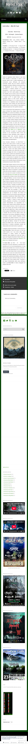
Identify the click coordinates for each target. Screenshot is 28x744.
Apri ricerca (26, 19)
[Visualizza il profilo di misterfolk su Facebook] (4, 321)
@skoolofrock (6, 467)
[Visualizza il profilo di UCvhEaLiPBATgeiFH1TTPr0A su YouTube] (16, 321)
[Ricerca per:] (14, 329)
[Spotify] (20, 12)
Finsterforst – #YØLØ (9, 287)
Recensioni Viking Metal (10, 281)
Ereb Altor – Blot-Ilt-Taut (11, 26)
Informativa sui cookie (6, 738)
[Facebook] (11, 12)
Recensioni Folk (7, 485)
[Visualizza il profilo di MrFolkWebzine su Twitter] (7, 321)
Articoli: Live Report (8, 476)
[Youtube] (17, 12)
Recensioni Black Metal (8, 480)
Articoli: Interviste (7, 474)
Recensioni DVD (7, 483)
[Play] (4, 513)
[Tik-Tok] (14, 12)
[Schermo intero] (23, 513)
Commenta (19, 307)
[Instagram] (8, 12)
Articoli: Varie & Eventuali (9, 478)
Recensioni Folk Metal (8, 487)
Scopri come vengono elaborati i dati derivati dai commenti (13, 313)
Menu (4, 19)
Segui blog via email (7, 363)
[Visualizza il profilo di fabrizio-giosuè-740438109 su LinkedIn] (13, 321)
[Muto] (21, 513)
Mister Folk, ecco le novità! (10, 285)
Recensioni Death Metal (8, 482)
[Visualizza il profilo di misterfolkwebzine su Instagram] (10, 321)
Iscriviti (6, 371)
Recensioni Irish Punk (8, 489)
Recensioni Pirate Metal (8, 493)
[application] (14, 508)
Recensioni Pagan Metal (8, 491)
